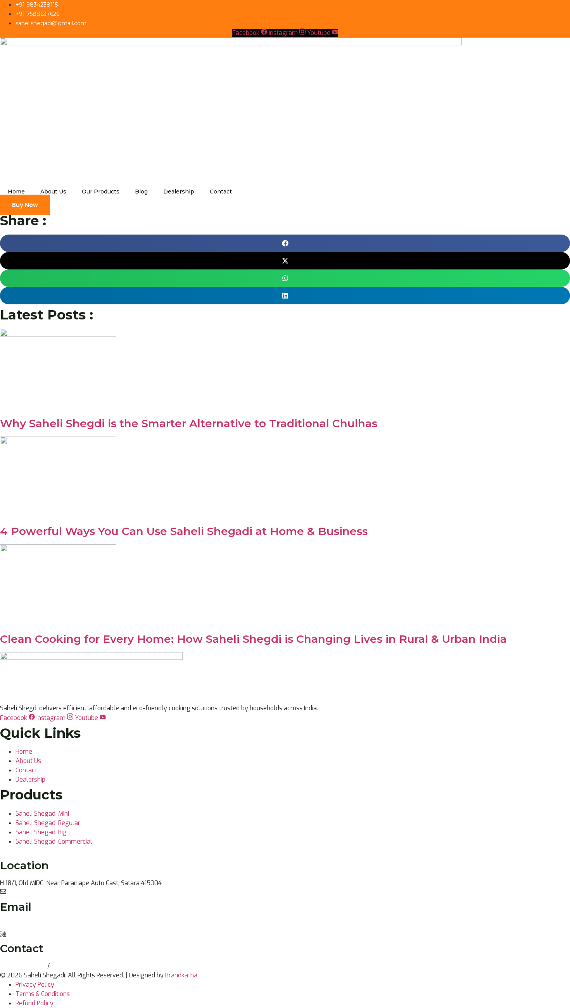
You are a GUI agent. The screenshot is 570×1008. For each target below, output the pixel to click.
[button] (285, 243)
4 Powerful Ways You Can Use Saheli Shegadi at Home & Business (184, 531)
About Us (53, 191)
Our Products (100, 191)
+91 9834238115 (23, 966)
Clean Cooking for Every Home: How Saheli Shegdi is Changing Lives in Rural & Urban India (253, 639)
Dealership (178, 191)
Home (16, 191)
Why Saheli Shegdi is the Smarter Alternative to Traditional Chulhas (188, 423)
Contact (221, 191)
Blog (141, 191)
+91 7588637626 (76, 966)
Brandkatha (181, 975)
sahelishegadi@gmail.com (37, 924)
